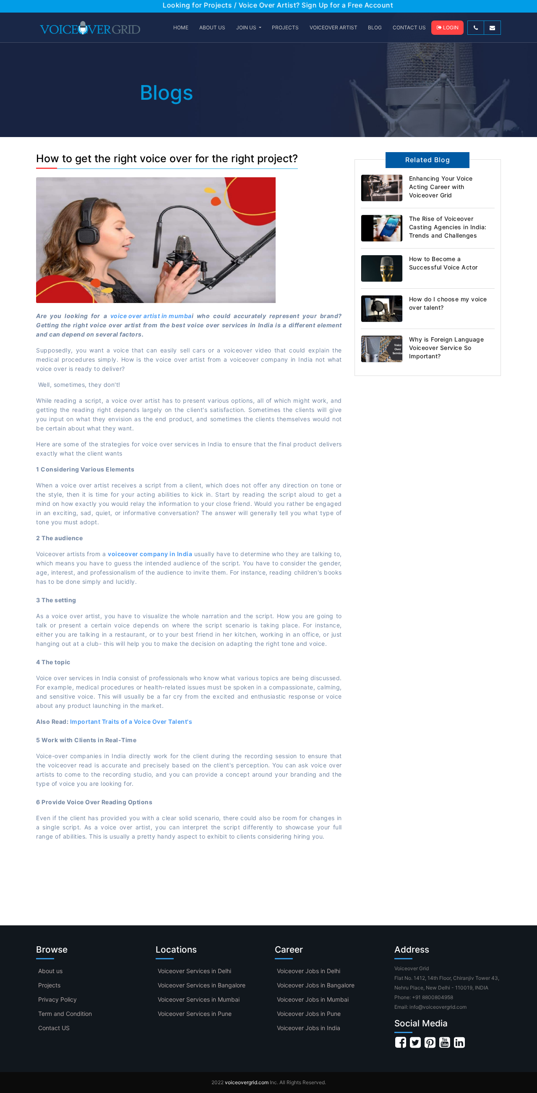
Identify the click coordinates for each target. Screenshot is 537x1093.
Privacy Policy (57, 999)
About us (50, 970)
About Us (212, 27)
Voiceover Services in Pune (195, 1013)
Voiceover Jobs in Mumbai (313, 999)
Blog (375, 27)
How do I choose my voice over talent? (448, 303)
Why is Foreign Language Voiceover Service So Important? (446, 348)
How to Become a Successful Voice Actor (443, 263)
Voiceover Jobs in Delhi (308, 970)
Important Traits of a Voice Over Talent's (131, 721)
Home (180, 27)
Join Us (247, 27)
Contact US (54, 1027)
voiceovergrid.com (246, 1082)
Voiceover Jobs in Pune (309, 1013)
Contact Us (409, 27)
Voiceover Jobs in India (308, 1027)
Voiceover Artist (333, 27)
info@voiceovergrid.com (438, 1007)
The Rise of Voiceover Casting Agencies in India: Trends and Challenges (448, 227)
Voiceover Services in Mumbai (199, 999)
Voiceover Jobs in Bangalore (316, 985)
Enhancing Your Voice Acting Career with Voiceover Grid (441, 187)
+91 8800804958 (432, 997)
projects (285, 27)
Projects (49, 985)
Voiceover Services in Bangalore (201, 985)
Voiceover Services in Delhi (194, 970)
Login (450, 27)
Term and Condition (65, 1013)
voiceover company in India (150, 553)
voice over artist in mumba (151, 315)
